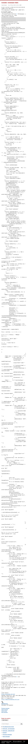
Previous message (5, 708)
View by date (4, 710)
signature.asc (4, 703)
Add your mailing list (17, 741)
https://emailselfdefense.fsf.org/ (10, 699)
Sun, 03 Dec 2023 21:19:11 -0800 (14, 5)
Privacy (8, 742)
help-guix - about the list (8, 730)
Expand (5, 732)
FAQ (24, 741)
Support (3, 742)
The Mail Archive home (8, 726)
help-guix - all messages (9, 728)
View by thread (4, 709)
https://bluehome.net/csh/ (8, 694)
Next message (4, 712)
